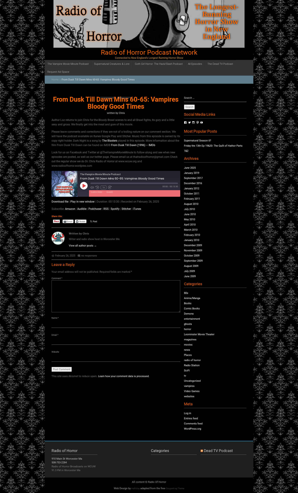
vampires (189, 386)
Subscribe (96, 192)
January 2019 (191, 172)
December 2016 (193, 183)
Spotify (115, 208)
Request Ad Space (58, 71)
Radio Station (192, 365)
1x (103, 187)
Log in (187, 413)
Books (187, 303)
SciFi (187, 370)
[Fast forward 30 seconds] (110, 187)
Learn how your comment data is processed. (123, 376)
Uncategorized (192, 380)
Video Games (192, 391)
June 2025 (190, 167)
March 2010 (190, 229)
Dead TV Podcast (218, 451)
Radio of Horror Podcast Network (149, 52)
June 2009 (190, 276)
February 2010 (192, 235)
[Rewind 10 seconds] (97, 187)
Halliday (135, 488)
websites (189, 396)
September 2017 (193, 178)
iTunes (137, 208)
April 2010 (190, 224)
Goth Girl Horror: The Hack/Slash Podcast (159, 63)
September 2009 (193, 260)
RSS (106, 208)
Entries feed (191, 418)
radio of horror (192, 360)
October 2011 (191, 193)
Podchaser (94, 208)
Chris (122, 113)
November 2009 (193, 250)
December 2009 (193, 245)
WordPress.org (192, 428)
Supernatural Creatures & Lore (112, 63)
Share (109, 192)
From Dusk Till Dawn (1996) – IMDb (133, 145)
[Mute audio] (92, 187)
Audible (81, 208)
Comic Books (192, 308)
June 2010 (190, 214)
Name (55, 318)
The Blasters (109, 140)
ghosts (188, 324)
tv (185, 375)
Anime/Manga (192, 298)
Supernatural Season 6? (197, 140)
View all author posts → (83, 245)
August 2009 (191, 266)
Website (55, 352)
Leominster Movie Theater (199, 334)
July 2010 (189, 209)
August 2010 (191, 204)
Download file (60, 201)
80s (186, 293)
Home (55, 79)
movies (188, 344)
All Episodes (195, 63)
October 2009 (191, 255)
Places (188, 355)
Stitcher (126, 208)
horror (187, 329)
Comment (57, 278)
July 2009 (189, 271)
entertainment (192, 318)
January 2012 (191, 188)
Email (55, 335)
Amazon (70, 208)
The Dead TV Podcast (220, 63)
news (187, 349)
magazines (190, 339)
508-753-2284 (59, 462)
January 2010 (191, 240)
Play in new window (82, 201)
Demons (189, 313)
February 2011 (192, 198)
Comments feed (193, 423)
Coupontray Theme (175, 488)
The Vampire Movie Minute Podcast (68, 63)
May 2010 (189, 219)
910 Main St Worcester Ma (67, 458)
